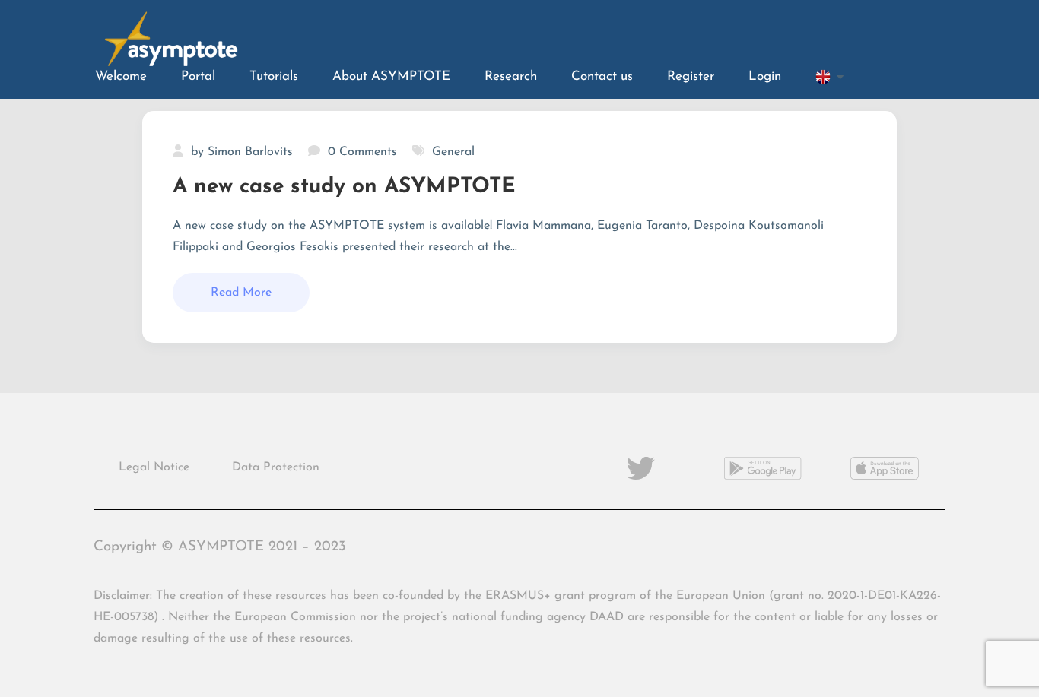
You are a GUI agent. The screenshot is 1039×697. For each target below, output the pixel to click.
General (453, 152)
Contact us (602, 76)
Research (511, 76)
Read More (241, 293)
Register (690, 76)
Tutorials (273, 76)
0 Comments (362, 152)
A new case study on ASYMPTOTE (344, 187)
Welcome (121, 76)
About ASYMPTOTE (391, 76)
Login (764, 76)
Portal (198, 76)
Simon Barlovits (250, 152)
